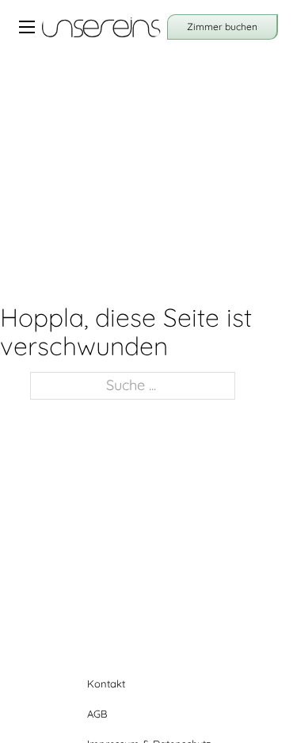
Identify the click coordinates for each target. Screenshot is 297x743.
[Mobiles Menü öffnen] (27, 27)
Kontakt (106, 683)
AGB (97, 713)
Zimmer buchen (222, 27)
